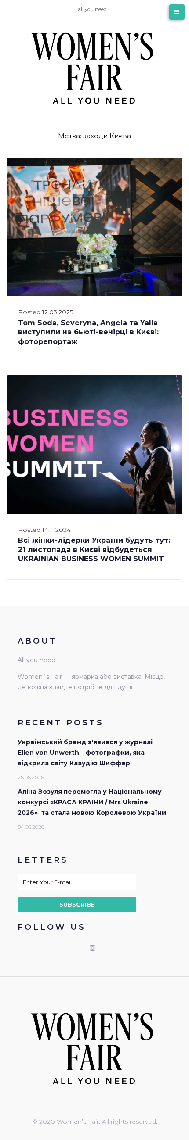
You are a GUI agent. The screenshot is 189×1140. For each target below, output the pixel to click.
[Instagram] (92, 947)
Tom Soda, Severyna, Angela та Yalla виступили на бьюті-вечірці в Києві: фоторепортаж (88, 332)
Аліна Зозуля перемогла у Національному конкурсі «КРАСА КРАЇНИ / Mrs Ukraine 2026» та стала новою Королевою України (92, 802)
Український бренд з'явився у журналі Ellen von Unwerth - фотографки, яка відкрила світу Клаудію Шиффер (85, 752)
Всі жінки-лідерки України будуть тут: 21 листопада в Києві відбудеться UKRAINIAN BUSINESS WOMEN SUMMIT (94, 549)
